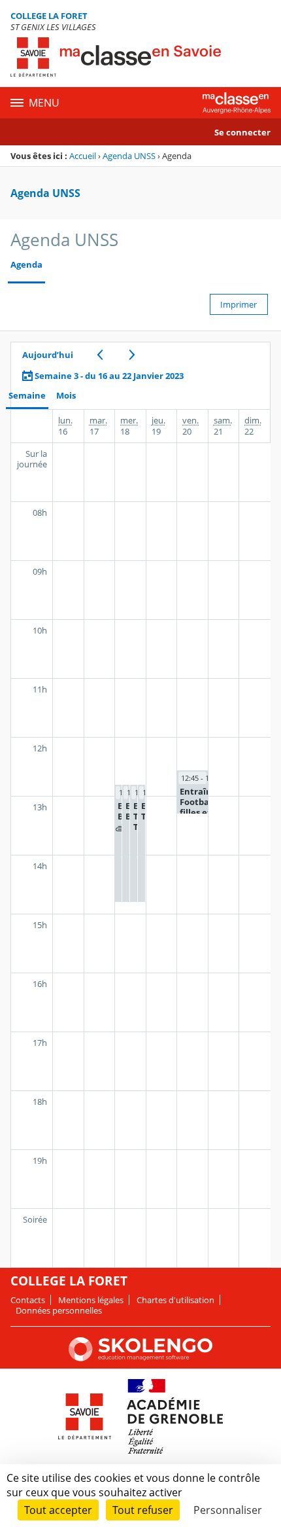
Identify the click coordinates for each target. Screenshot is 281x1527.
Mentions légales (91, 1300)
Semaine (27, 395)
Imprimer (238, 304)
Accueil (82, 156)
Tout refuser (142, 1510)
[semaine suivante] (132, 354)
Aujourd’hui (47, 355)
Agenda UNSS (129, 156)
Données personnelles (59, 1310)
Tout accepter (58, 1510)
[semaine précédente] (100, 354)
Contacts (27, 1300)
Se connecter (242, 132)
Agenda (26, 264)
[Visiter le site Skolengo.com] (140, 1358)
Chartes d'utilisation (175, 1300)
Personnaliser (227, 1510)
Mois (66, 395)
